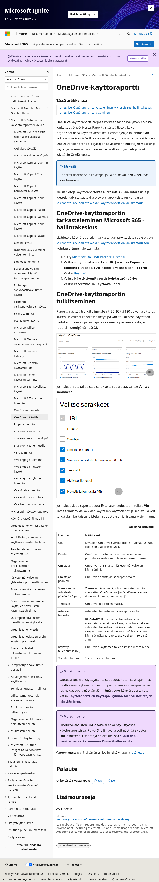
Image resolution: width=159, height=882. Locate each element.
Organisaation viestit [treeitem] (24, 629)
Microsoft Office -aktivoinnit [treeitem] (25, 330)
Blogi (76, 874)
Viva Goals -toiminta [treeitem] (27, 490)
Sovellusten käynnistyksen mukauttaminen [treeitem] (28, 591)
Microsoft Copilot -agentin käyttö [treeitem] (31, 165)
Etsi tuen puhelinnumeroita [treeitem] (26, 830)
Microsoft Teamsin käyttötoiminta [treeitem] (26, 365)
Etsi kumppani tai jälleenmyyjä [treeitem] (22, 709)
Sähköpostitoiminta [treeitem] (26, 261)
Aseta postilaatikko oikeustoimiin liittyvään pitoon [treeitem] (26, 653)
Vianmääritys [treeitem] (16, 816)
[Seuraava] (119, 34)
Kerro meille (138, 58)
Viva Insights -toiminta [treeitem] (28, 497)
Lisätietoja (138, 752)
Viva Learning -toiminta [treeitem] (29, 504)
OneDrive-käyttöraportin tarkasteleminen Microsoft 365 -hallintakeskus (106, 107)
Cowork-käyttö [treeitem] (23, 242)
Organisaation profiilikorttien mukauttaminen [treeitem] (21, 565)
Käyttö (79, 273)
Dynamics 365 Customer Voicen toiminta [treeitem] (29, 252)
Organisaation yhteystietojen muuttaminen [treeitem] (29, 528)
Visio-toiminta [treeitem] (23, 452)
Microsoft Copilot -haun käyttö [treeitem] (29, 200)
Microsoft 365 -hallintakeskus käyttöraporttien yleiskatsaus (99, 203)
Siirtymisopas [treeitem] (16, 837)
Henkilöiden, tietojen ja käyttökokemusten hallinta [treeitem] (28, 540)
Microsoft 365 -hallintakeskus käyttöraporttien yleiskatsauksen (102, 243)
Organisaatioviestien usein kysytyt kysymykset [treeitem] (28, 639)
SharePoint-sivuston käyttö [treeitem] (31, 438)
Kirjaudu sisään (144, 33)
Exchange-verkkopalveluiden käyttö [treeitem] (30, 304)
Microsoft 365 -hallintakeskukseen (97, 257)
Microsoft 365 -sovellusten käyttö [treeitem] (31, 389)
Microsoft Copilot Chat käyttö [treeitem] (28, 177)
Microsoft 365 (78, 75)
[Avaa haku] (128, 33)
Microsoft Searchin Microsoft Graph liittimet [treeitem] (29, 110)
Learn (61, 75)
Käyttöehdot (75, 879)
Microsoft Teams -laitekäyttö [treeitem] (25, 353)
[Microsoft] (7, 33)
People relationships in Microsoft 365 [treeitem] (26, 551)
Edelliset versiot (58, 874)
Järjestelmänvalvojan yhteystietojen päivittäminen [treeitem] (29, 580)
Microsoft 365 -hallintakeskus (111, 75)
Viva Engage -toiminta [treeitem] (28, 460)
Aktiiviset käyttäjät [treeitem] (25, 148)
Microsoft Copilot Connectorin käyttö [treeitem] (26, 188)
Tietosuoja (110, 874)
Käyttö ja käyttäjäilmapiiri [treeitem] (27, 518)
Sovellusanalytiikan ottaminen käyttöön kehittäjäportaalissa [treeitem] (27, 273)
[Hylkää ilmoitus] (151, 8)
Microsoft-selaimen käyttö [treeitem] (31, 155)
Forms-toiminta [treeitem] (24, 313)
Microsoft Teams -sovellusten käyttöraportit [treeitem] (30, 342)
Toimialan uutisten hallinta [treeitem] (28, 688)
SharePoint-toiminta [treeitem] (27, 431)
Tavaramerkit (96, 879)
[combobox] (26, 79)
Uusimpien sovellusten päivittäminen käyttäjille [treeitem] (26, 620)
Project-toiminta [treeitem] (24, 424)
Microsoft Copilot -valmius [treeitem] (31, 217)
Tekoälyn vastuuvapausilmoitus (23, 874)
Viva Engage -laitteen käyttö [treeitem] (27, 469)
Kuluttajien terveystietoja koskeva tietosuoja (31, 879)
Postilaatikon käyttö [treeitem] (26, 320)
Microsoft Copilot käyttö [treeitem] (29, 236)
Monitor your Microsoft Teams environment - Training (92, 819)
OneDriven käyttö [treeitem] (26, 417)
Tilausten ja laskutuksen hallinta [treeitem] (23, 764)
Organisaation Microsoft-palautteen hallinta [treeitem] (27, 721)
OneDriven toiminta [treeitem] (27, 410)
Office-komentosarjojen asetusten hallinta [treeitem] (26, 698)
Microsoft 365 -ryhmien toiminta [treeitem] (29, 401)
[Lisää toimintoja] (152, 75)
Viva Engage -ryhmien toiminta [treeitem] (28, 481)
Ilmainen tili (144, 44)
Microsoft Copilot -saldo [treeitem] (29, 210)
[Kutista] (48, 72)
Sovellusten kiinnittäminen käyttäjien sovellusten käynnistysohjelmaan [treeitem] (28, 605)
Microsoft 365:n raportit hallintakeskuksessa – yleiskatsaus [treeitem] (29, 136)
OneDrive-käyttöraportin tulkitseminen (85, 112)
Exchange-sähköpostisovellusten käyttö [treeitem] (28, 290)
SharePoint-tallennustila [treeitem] (29, 445)
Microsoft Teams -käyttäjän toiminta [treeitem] (25, 377)
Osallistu (93, 874)
